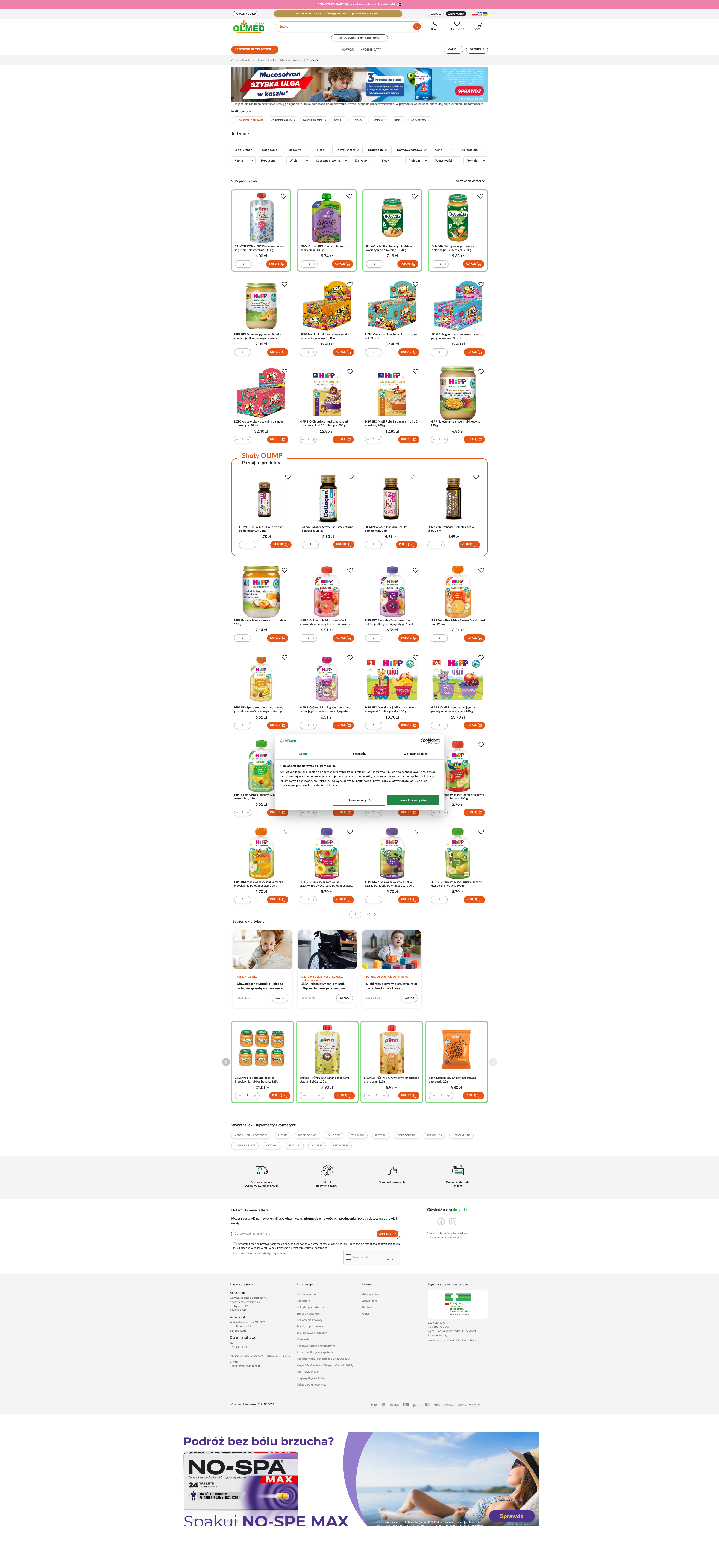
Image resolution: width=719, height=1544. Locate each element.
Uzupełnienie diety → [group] (283, 120)
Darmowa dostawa (412, 149)
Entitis (282, 1135)
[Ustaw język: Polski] (474, 14)
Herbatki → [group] (359, 120)
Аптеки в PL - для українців (315, 1352)
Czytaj (280, 998)
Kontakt (367, 1307)
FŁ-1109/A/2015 (439, 1327)
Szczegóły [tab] (359, 753)
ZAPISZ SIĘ (385, 1234)
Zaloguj (436, 14)
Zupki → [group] (399, 120)
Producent (268, 160)
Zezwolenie (369, 1300)
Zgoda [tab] (303, 753)
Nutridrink (340, 1145)
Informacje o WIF (308, 1371)
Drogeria (477, 49)
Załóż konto (456, 14)
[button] (493, 1062)
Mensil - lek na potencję (250, 1135)
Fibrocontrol (407, 1135)
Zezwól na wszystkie (413, 800)
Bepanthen (434, 1135)
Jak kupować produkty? (312, 1333)
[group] (359, 4)
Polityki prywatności (275, 1253)
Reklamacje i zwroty (309, 1320)
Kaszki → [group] (339, 120)
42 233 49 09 (238, 1347)
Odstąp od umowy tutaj (312, 1384)
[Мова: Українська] (485, 14)
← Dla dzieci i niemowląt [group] (248, 120)
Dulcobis (334, 1135)
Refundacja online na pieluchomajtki (359, 38)
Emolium (295, 1145)
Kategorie (303, 1339)
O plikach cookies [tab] (415, 753)
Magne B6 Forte (244, 1145)
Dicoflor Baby (307, 1135)
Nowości (348, 49)
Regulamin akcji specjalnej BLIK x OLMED (323, 1358)
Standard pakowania (310, 1326)
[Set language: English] (479, 14)
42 (368, 914)
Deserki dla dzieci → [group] (314, 120)
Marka (238, 160)
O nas (366, 1313)
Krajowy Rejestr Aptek (311, 1378)
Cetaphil (272, 1145)
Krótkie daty (371, 49)
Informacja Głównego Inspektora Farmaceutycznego (453, 1340)
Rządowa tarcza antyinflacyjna (316, 1346)
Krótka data (378, 149)
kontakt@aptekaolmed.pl (245, 1366)
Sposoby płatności (308, 1313)
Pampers (316, 1145)
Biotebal (381, 1135)
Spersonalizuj (357, 800)
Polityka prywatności (310, 1307)
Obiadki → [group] (380, 120)
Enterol (284, 26)
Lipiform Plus (461, 1135)
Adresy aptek (370, 1294)
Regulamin (303, 1300)
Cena (438, 149)
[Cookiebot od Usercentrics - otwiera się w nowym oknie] (423, 741)
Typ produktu (470, 149)
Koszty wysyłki (306, 1294)
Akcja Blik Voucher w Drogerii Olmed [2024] (325, 1365)
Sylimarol (357, 1135)
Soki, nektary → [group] (420, 120)
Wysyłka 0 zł (349, 149)
